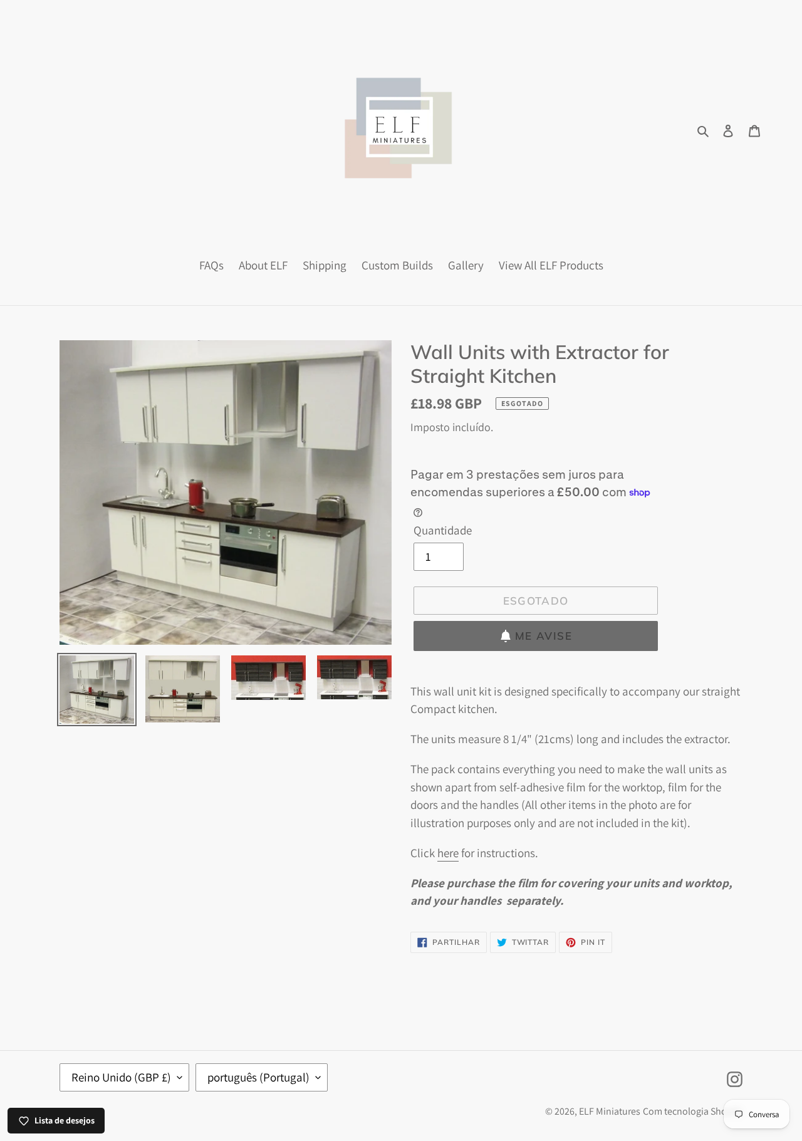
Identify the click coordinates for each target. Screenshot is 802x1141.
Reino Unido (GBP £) (121, 1077)
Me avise (543, 635)
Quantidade (443, 530)
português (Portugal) (258, 1077)
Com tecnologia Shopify (692, 1111)
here (448, 852)
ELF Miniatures (609, 1111)
